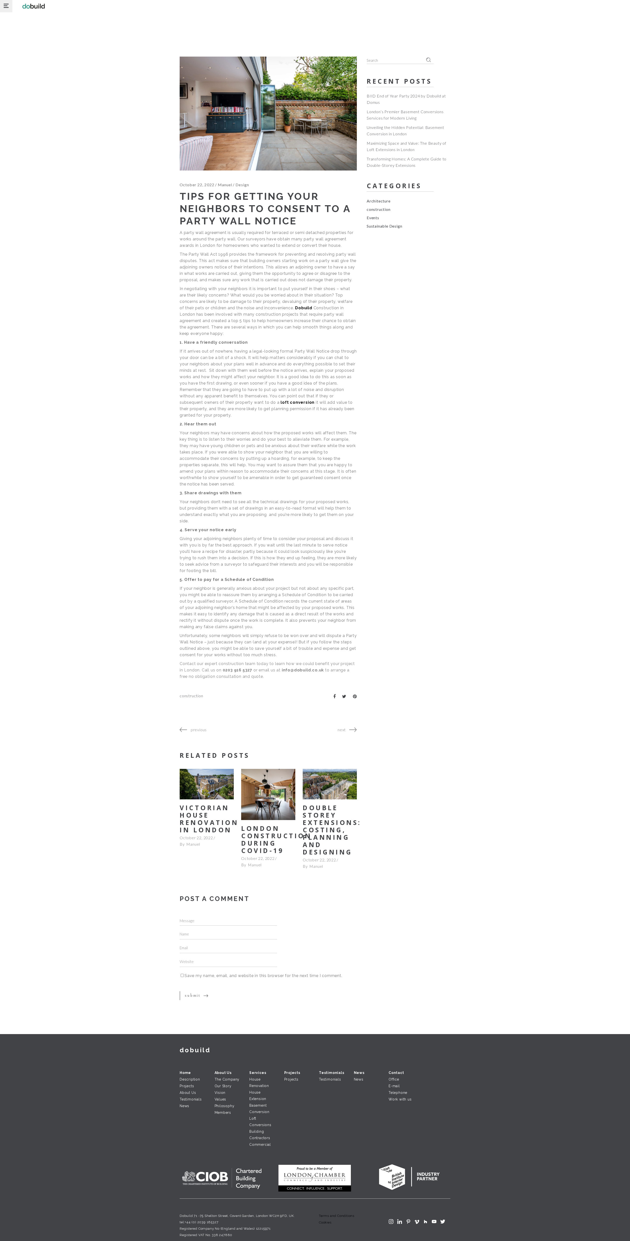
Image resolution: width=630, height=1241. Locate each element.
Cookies (325, 1222)
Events (373, 217)
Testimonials (191, 1099)
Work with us (400, 1099)
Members (223, 1113)
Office (394, 1079)
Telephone (398, 1093)
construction (191, 695)
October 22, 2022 (197, 184)
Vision (220, 1093)
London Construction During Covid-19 (276, 839)
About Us (188, 1093)
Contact (396, 1073)
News (184, 1106)
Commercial (260, 1145)
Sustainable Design (384, 226)
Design (242, 184)
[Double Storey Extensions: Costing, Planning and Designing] (330, 784)
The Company (227, 1079)
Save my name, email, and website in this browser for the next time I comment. (263, 975)
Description (190, 1079)
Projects (187, 1086)
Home (185, 1073)
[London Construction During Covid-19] (268, 794)
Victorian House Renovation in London (209, 818)
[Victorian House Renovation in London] (207, 784)
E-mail (394, 1086)
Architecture (379, 201)
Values (220, 1099)
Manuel (225, 184)
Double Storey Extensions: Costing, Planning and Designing (332, 829)
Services (257, 1073)
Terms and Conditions (336, 1216)
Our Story (223, 1086)
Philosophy (225, 1106)
